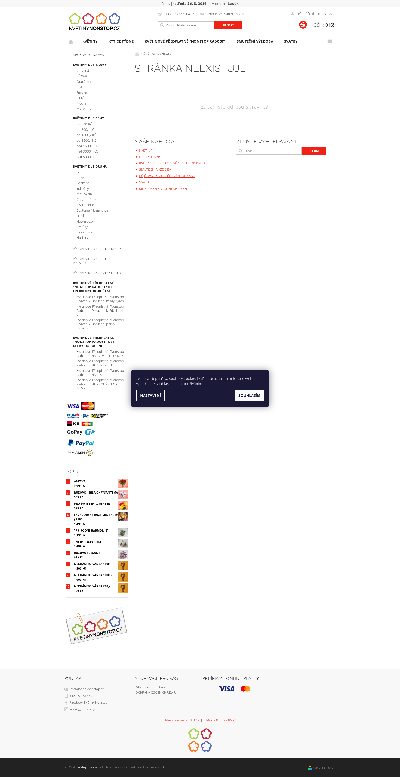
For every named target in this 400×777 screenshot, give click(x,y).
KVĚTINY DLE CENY (88, 118)
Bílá (79, 87)
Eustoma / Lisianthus (92, 210)
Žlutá (80, 98)
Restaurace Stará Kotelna (182, 720)
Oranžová (84, 81)
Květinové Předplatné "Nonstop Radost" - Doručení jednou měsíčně (100, 324)
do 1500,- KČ (86, 140)
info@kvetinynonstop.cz (87, 689)
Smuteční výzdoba (255, 41)
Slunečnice (85, 232)
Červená (83, 70)
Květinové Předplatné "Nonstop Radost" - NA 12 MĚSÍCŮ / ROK (100, 353)
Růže (80, 177)
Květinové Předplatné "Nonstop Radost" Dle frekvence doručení (93, 287)
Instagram (211, 720)
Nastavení (150, 395)
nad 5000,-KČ (87, 157)
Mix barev (84, 108)
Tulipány (83, 188)
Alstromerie (85, 205)
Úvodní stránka (71, 41)
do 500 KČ (84, 124)
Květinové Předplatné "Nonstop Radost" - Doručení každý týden (100, 299)
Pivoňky (82, 226)
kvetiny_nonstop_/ (82, 709)
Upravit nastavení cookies (151, 767)
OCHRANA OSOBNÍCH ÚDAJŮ (156, 692)
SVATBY (291, 41)
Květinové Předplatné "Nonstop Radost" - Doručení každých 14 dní (100, 310)
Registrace (326, 14)
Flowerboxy (85, 221)
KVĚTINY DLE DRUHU (90, 166)
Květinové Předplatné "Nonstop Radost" (185, 41)
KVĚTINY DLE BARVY (89, 64)
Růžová (82, 76)
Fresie (81, 215)
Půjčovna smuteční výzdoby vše (167, 176)
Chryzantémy (86, 199)
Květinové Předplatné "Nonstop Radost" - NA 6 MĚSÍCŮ (100, 363)
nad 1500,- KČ (87, 146)
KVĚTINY (89, 41)
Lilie (80, 172)
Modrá (81, 103)
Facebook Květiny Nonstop (89, 702)
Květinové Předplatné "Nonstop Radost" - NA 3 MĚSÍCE (100, 372)
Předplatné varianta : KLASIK (97, 249)
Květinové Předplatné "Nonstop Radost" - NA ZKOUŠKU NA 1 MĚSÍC (100, 384)
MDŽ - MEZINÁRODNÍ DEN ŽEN (163, 188)
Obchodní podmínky (150, 687)
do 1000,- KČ (86, 135)
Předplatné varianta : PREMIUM (91, 261)
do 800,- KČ (85, 129)
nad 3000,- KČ (87, 151)
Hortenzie (84, 237)
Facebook (229, 720)
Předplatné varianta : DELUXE (98, 273)
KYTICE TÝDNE (121, 41)
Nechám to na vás (88, 54)
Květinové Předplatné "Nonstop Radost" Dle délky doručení (93, 341)
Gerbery (83, 183)
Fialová (82, 92)
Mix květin (84, 194)
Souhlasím (249, 395)
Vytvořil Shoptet (323, 768)
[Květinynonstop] (94, 21)
